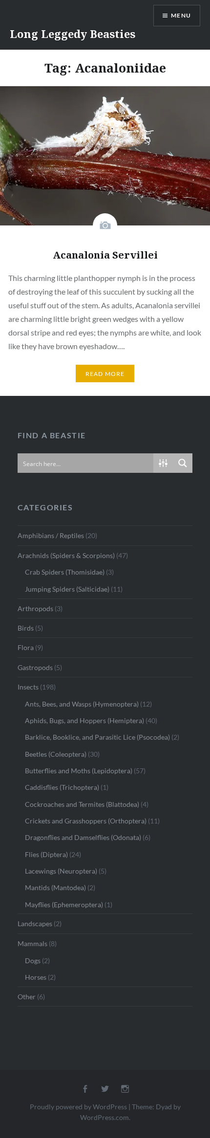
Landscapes (35, 923)
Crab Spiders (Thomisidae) (65, 572)
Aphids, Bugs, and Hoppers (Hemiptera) (84, 720)
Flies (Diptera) (46, 854)
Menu (181, 15)
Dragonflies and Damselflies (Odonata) (83, 837)
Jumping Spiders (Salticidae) (67, 589)
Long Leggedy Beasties (72, 33)
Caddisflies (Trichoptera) (62, 787)
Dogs (33, 960)
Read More (105, 373)
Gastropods (35, 667)
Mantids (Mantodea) (55, 887)
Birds (26, 628)
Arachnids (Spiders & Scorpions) (66, 555)
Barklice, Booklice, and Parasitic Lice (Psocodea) (97, 737)
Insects (28, 687)
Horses (35, 977)
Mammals (32, 943)
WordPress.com (104, 1117)
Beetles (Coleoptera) (55, 754)
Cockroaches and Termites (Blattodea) (82, 804)
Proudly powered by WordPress (78, 1106)
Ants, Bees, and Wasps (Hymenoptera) (82, 704)
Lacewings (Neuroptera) (61, 871)
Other (27, 996)
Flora (26, 647)
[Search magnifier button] (182, 463)
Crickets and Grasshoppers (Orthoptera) (86, 821)
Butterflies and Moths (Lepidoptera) (78, 770)
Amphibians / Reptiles (51, 535)
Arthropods (35, 608)
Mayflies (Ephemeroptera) (64, 904)
